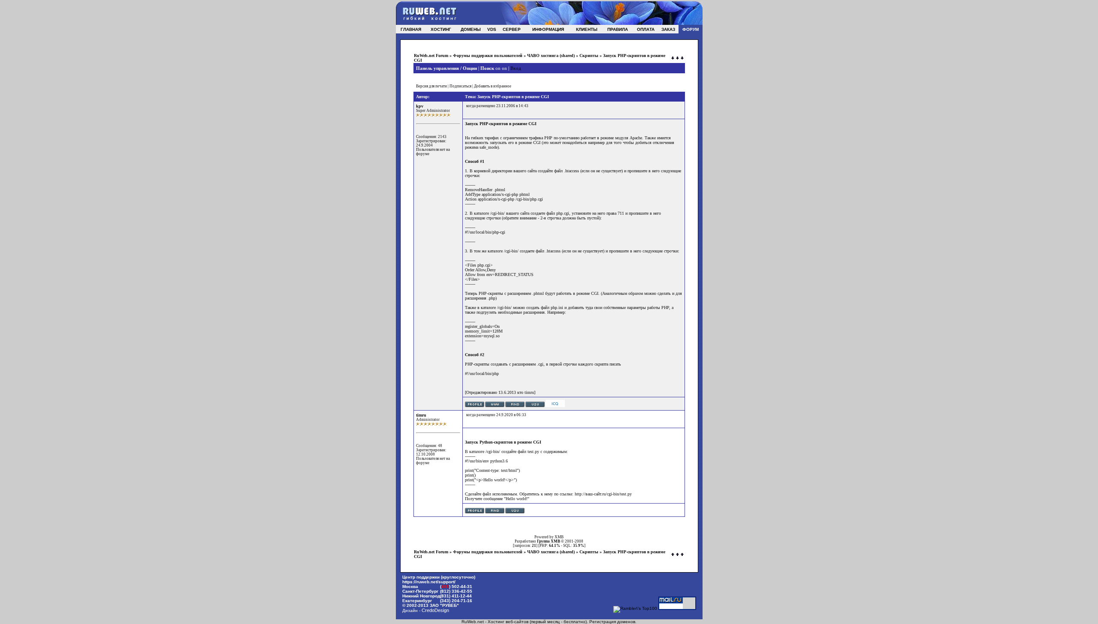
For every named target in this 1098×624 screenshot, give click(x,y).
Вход (515, 68)
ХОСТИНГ (441, 29)
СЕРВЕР (512, 29)
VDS (491, 29)
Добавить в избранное (492, 86)
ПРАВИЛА (617, 29)
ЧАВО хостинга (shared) (551, 55)
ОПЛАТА (646, 29)
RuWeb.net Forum (431, 55)
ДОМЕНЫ (471, 29)
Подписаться (460, 86)
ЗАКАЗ (668, 29)
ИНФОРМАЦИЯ (548, 29)
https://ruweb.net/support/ (428, 581)
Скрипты (588, 55)
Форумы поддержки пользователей (487, 55)
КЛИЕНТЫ (586, 29)
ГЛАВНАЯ (411, 29)
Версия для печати (431, 86)
